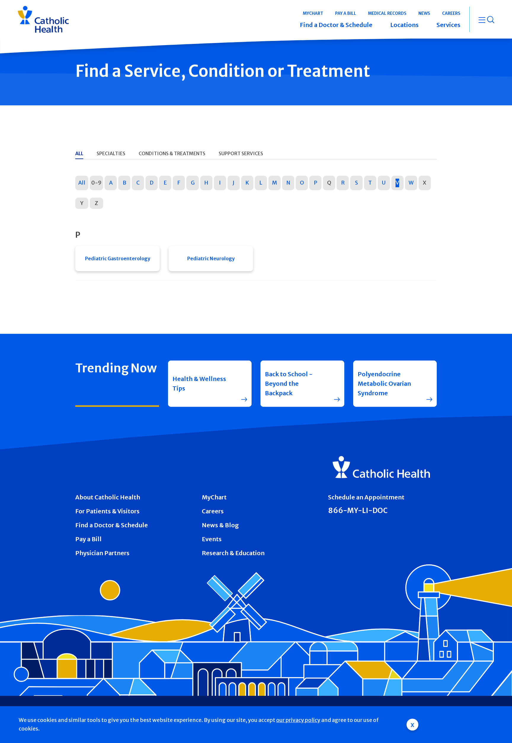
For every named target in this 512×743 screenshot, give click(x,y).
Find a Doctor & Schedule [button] (336, 24)
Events (212, 539)
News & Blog (220, 525)
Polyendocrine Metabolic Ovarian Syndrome (384, 383)
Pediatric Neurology (211, 258)
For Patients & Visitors (107, 511)
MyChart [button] (313, 13)
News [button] (424, 13)
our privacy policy (298, 720)
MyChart (214, 497)
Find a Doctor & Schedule (111, 525)
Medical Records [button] (387, 13)
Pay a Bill (88, 539)
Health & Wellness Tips (199, 383)
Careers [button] (451, 13)
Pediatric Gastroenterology (117, 258)
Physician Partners (102, 553)
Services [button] (448, 24)
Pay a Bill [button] (345, 13)
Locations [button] (404, 24)
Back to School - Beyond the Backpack (289, 383)
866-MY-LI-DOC (358, 510)
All (81, 182)
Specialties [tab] (111, 153)
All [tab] (79, 153)
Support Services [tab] (241, 153)
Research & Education (233, 553)
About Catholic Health (107, 497)
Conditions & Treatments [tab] (172, 153)
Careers (213, 511)
